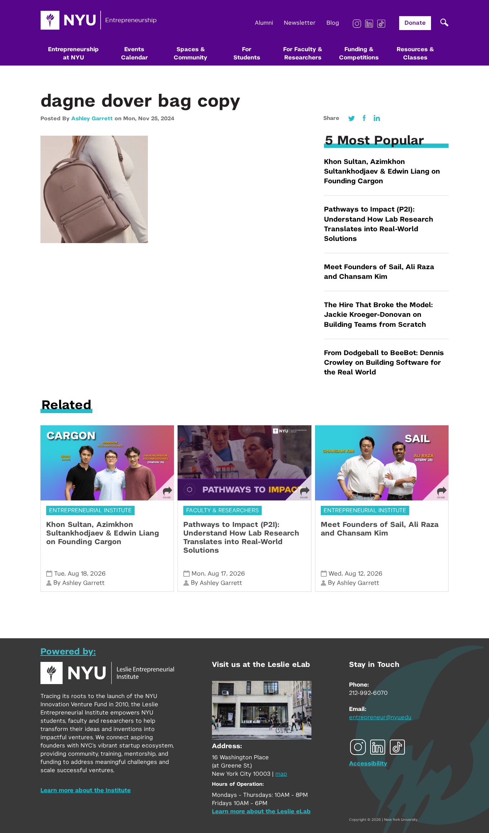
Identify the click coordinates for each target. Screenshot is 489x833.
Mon (198, 574)
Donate (415, 23)
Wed (335, 574)
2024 (167, 118)
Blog (332, 23)
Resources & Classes (415, 53)
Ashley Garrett (92, 118)
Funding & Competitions (359, 53)
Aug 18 (77, 574)
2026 (98, 574)
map (281, 774)
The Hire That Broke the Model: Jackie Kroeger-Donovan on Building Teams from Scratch (378, 315)
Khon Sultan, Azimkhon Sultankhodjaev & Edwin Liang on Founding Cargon (382, 172)
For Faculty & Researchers (302, 53)
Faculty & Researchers (222, 510)
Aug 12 (354, 574)
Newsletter (300, 23)
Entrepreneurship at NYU (73, 53)
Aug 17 (217, 574)
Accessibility (368, 763)
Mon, (130, 118)
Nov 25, (149, 118)
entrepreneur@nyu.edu (380, 717)
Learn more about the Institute (85, 790)
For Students (246, 53)
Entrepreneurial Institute (90, 510)
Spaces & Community (190, 53)
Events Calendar (134, 53)
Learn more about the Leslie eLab (261, 811)
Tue (59, 574)
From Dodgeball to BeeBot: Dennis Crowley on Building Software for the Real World (384, 363)
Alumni (264, 23)
